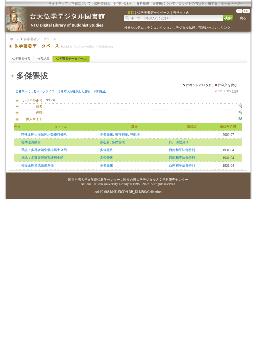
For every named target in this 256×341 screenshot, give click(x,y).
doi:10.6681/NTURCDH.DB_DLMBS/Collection (128, 192)
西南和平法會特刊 (182, 150)
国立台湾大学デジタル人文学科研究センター (155, 179)
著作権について (163, 3)
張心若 (105, 142)
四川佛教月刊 (178, 142)
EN (246, 11)
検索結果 (43, 58)
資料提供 (142, 3)
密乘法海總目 (31, 142)
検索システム (134, 27)
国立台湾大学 (78, 179)
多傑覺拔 (106, 134)
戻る (243, 18)
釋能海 (135, 134)
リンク (225, 27)
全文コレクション (160, 27)
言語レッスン (208, 27)
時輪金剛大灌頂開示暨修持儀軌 (44, 134)
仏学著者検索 (21, 58)
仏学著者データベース (40, 39)
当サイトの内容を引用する (198, 3)
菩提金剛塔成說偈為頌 (37, 165)
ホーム (15, 39)
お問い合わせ (123, 3)
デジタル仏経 (185, 27)
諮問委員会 (102, 3)
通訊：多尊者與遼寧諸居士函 (42, 158)
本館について (81, 3)
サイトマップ (58, 3)
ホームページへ (232, 3)
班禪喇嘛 (121, 134)
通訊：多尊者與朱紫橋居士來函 (44, 150)
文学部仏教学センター (104, 179)
